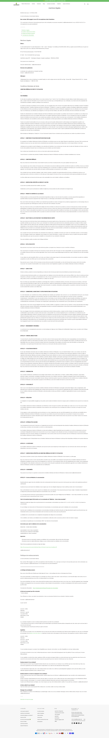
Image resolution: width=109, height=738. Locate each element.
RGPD (56, 721)
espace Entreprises (24, 725)
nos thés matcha (40, 711)
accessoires (39, 717)
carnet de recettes (24, 723)
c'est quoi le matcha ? (24, 711)
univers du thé (23, 717)
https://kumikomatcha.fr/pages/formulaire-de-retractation (45, 588)
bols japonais (39, 721)
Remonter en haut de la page (26, 699)
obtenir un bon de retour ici (35, 633)
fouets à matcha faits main (42, 719)
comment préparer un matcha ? (26, 715)
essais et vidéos (23, 721)
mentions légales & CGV (59, 719)
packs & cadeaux (40, 713)
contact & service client (59, 712)
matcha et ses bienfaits (25, 713)
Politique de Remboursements (28, 33)
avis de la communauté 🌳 (25, 719)
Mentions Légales (26, 30)
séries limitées (40, 715)
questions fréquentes (59, 711)
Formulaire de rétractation (28, 35)
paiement (57, 716)
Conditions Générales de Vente (28, 31)
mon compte (57, 714)
